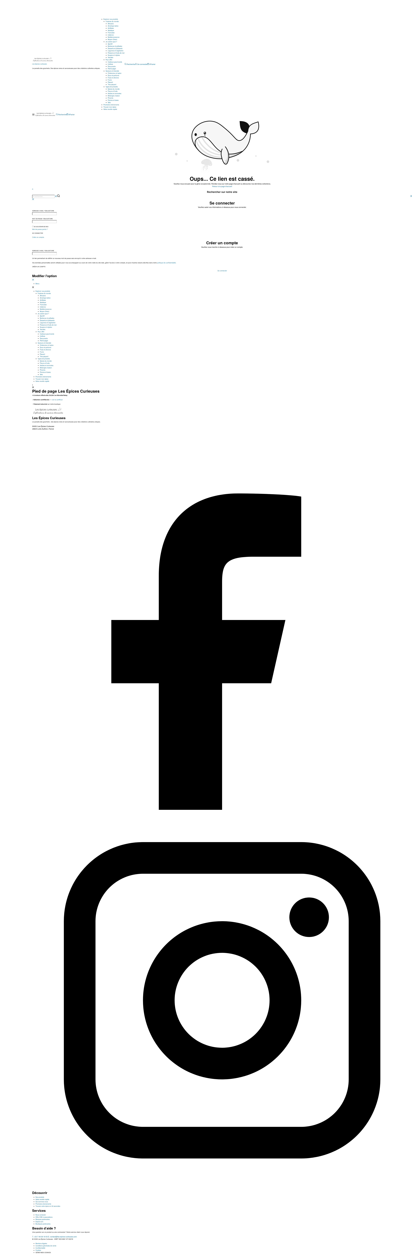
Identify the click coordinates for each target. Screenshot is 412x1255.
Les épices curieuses (39, 64)
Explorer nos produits (110, 19)
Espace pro (39, 1221)
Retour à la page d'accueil (222, 186)
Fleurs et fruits (112, 91)
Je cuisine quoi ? (111, 42)
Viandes (110, 57)
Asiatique (111, 30)
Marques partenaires (43, 1219)
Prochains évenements (43, 1204)
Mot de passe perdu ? (40, 229)
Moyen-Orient (112, 39)
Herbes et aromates (114, 93)
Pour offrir (109, 60)
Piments (110, 98)
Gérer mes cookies (43, 1252)
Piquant (110, 82)
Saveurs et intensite (112, 71)
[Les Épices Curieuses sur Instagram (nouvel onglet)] (222, 1189)
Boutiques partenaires (43, 1224)
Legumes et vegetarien (115, 51)
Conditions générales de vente (46, 1246)
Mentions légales (41, 1243)
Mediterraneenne (113, 37)
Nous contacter (41, 1215)
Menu (37, 283)
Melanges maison (114, 96)
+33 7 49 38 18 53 (40, 1236)
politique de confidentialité (166, 263)
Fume (110, 80)
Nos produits (40, 1197)
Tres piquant (112, 84)
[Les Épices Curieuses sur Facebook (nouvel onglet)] (222, 809)
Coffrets (110, 64)
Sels (109, 102)
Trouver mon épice (109, 107)
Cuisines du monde (112, 21)
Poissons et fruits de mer (116, 53)
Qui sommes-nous (42, 1202)
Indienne (111, 35)
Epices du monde (114, 89)
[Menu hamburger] (33, 114)
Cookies (38, 1250)
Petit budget (112, 69)
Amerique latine (113, 26)
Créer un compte (38, 266)
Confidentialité (40, 1248)
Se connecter (37, 233)
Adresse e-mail (43, 211)
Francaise (111, 33)
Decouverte (112, 66)
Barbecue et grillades (115, 46)
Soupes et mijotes (114, 55)
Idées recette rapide (110, 109)
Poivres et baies (113, 100)
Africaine (111, 24)
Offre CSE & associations (44, 1217)
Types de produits (112, 87)
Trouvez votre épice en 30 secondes (48, 1206)
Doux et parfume (113, 75)
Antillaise (111, 28)
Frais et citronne (113, 78)
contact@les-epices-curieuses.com (62, 1236)
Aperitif (110, 44)
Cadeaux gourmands (115, 62)
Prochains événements (111, 105)
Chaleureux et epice (114, 73)
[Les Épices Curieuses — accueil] (48, 411)
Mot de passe (42, 219)
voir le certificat (57, 400)
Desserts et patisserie (115, 48)
